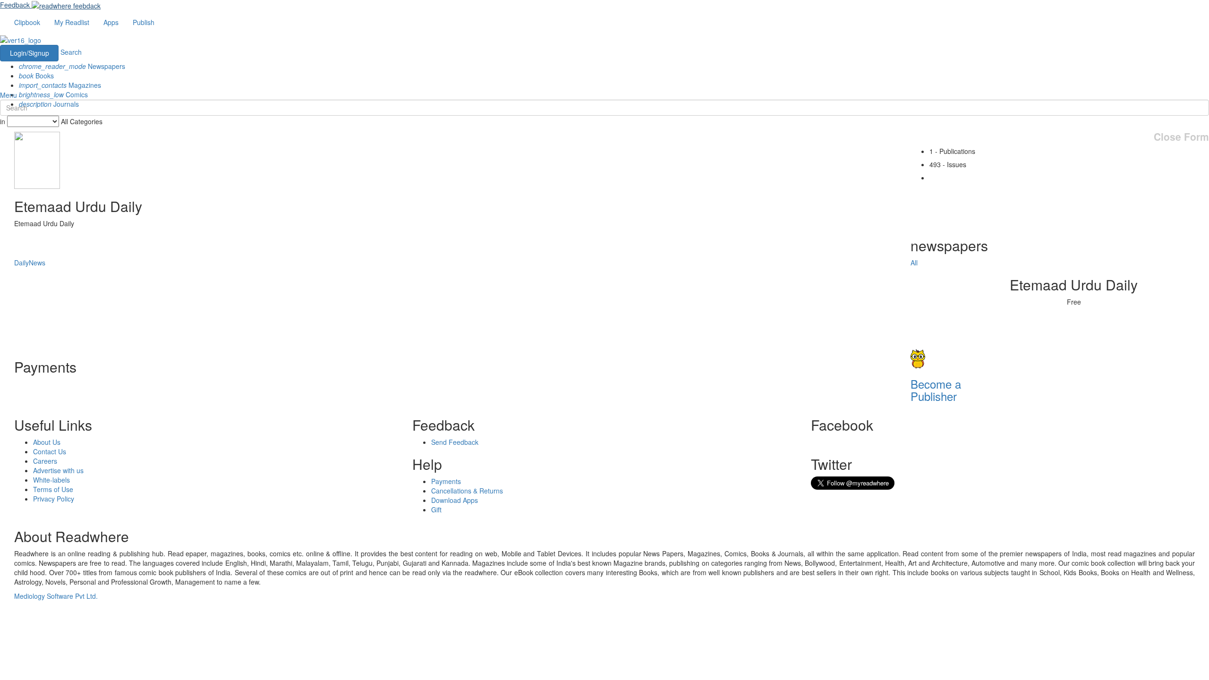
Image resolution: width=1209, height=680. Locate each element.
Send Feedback (454, 442)
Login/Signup (29, 53)
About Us (46, 442)
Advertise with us (58, 470)
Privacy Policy (53, 498)
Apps (111, 22)
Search (71, 52)
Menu (8, 95)
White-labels (51, 479)
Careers (45, 461)
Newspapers (72, 66)
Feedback (15, 4)
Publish (143, 22)
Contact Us (49, 451)
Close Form (1181, 137)
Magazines (60, 85)
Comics (53, 94)
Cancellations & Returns (467, 490)
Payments (446, 481)
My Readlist (71, 22)
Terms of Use (53, 489)
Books (36, 75)
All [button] (914, 262)
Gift (436, 509)
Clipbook (27, 22)
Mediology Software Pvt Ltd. (56, 596)
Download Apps (454, 500)
